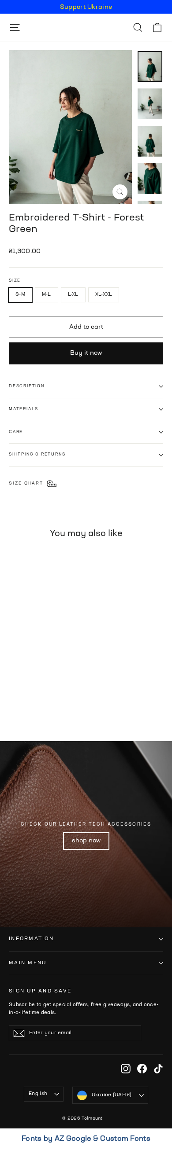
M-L (46, 294)
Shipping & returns (37, 454)
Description (27, 386)
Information (31, 938)
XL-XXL (103, 294)
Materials (23, 409)
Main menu (27, 963)
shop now (86, 841)
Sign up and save (40, 991)
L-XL (73, 294)
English (38, 1093)
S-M (20, 294)
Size (15, 281)
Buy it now (86, 353)
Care (16, 432)
